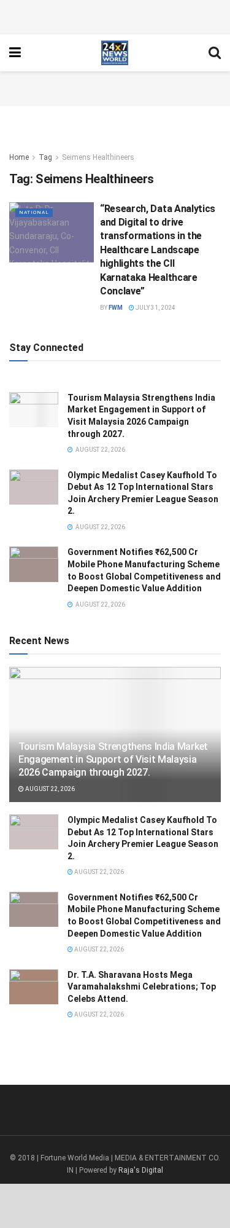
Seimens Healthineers (98, 157)
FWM (116, 307)
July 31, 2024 (154, 307)
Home (19, 157)
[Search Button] (215, 52)
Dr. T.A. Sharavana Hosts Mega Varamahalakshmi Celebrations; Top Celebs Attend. (141, 987)
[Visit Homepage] (114, 53)
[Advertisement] (115, 15)
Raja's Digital (140, 1170)
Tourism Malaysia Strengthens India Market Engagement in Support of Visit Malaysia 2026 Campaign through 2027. (113, 759)
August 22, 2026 (49, 788)
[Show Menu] (15, 52)
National (34, 212)
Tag (45, 157)
